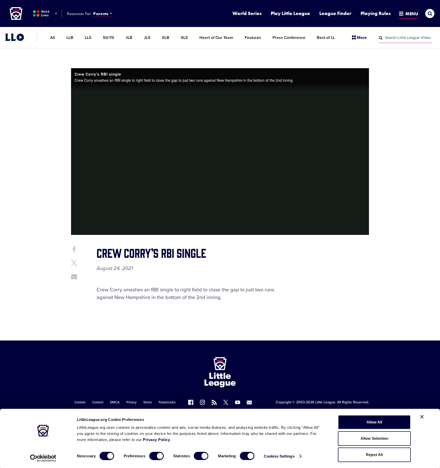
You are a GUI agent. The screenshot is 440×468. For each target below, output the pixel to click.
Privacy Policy (156, 439)
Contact (97, 402)
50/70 (108, 37)
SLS (184, 37)
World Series (247, 13)
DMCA (115, 402)
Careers (80, 402)
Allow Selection (374, 438)
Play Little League (290, 13)
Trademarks (166, 402)
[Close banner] (422, 417)
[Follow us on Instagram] (202, 402)
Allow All (374, 422)
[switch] (156, 456)
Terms (147, 402)
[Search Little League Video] (381, 38)
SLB (165, 37)
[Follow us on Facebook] (190, 402)
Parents (100, 13)
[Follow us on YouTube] (237, 402)
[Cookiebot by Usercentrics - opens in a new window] (43, 458)
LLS (88, 37)
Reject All (374, 454)
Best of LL (326, 37)
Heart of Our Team (216, 37)
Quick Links (45, 13)
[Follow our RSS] (214, 402)
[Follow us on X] (225, 402)
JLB (129, 37)
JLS (147, 37)
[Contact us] (249, 402)
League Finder (335, 13)
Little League (325, 402)
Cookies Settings (279, 456)
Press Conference (288, 37)
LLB (69, 37)
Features (253, 37)
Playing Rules (376, 13)
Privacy (131, 402)
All (52, 37)
